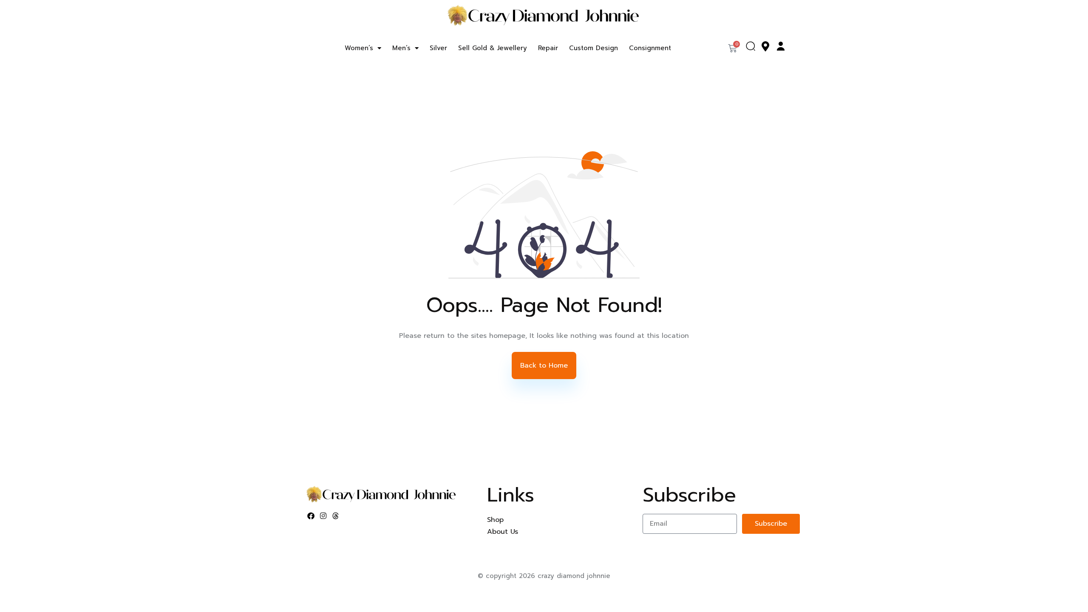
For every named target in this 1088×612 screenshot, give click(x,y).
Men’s (401, 48)
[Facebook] (311, 516)
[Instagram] (323, 516)
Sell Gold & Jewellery (492, 48)
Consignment (650, 48)
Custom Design (593, 48)
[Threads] (336, 516)
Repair (548, 48)
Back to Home (544, 365)
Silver (438, 48)
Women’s (359, 48)
